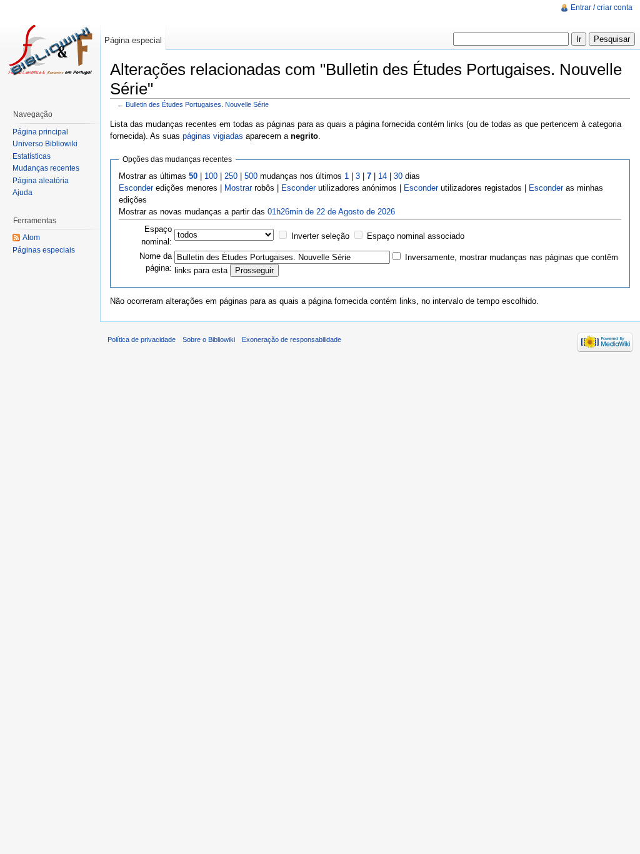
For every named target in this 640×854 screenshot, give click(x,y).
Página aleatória (40, 180)
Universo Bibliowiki (45, 143)
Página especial (133, 40)
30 (398, 176)
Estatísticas (31, 156)
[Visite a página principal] (50, 50)
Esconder (136, 188)
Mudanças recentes (45, 168)
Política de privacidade (142, 339)
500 (251, 176)
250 (231, 176)
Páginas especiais (43, 250)
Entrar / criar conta (601, 7)
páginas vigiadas (212, 136)
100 (211, 176)
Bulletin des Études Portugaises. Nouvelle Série (197, 104)
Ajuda (22, 192)
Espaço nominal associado (415, 236)
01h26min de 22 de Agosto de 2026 (331, 211)
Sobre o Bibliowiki (208, 339)
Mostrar (238, 188)
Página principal (40, 132)
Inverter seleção (320, 236)
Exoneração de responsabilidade (291, 339)
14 (382, 176)
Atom (31, 237)
